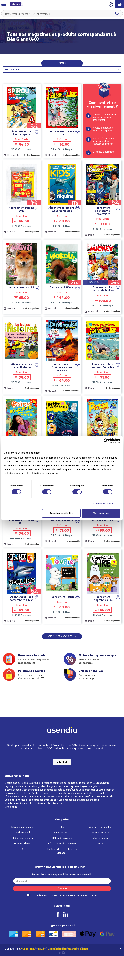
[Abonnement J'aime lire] (62, 107)
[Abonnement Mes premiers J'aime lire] (102, 340)
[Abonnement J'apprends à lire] (102, 573)
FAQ (23, 848)
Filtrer (62, 63)
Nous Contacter (101, 832)
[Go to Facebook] (58, 914)
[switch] (46, 491)
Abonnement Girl (102, 520)
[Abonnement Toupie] (62, 573)
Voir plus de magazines (60, 636)
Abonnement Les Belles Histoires (21, 366)
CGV (62, 826)
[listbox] (62, 69)
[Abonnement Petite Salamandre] (62, 420)
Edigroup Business (23, 837)
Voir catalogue (101, 837)
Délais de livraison (62, 837)
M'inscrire (62, 888)
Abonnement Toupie (62, 596)
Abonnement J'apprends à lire (102, 598)
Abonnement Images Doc (21, 522)
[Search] (117, 13)
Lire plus (62, 761)
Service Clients (62, 832)
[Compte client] (110, 4)
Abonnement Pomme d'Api (21, 209)
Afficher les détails (103, 503)
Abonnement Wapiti (21, 287)
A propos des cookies (101, 826)
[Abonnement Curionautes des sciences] (62, 340)
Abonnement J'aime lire (62, 133)
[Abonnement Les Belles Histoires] (22, 340)
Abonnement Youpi (62, 520)
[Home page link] (15, 4)
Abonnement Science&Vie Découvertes (102, 210)
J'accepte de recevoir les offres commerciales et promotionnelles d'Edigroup (63, 895)
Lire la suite (11, 806)
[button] (37, 132)
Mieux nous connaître (23, 826)
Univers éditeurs (23, 843)
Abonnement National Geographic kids (62, 209)
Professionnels (23, 832)
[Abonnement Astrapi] (22, 420)
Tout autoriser (101, 513)
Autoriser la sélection (61, 513)
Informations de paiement (62, 843)
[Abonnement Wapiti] (22, 264)
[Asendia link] (62, 730)
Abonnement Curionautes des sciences (62, 367)
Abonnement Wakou (62, 287)
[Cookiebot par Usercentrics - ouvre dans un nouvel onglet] (106, 440)
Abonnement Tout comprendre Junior (21, 598)
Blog (100, 843)
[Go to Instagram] (66, 914)
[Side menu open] (4, 4)
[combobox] (62, 13)
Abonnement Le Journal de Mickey (102, 289)
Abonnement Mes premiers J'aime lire (102, 366)
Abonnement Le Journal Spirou (21, 133)
